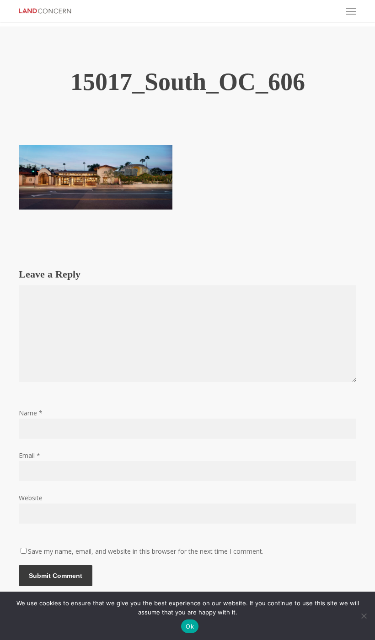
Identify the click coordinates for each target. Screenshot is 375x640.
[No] (363, 615)
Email (29, 455)
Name (31, 413)
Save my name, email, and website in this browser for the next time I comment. (145, 551)
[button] (351, 11)
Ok (190, 626)
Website (31, 497)
